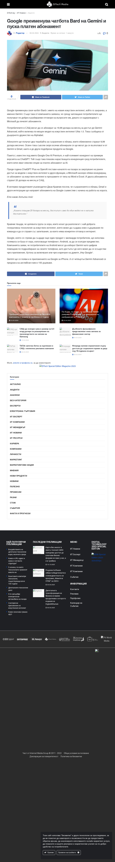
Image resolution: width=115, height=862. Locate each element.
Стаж (13, 502)
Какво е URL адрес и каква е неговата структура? (16, 560)
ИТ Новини (21, 13)
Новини (14, 481)
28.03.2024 (25, 352)
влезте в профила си (22, 362)
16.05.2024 (14, 320)
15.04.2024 (25, 340)
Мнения (14, 470)
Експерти (15, 405)
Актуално (15, 384)
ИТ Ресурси (16, 437)
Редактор (20, 33)
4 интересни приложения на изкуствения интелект (17, 605)
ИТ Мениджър (17, 427)
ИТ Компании (17, 421)
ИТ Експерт (16, 416)
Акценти (31, 13)
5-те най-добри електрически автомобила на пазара (17, 596)
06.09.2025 (51, 608)
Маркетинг (16, 459)
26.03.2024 (77, 354)
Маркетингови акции (22, 464)
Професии (15, 491)
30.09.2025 (51, 585)
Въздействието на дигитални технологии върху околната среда (17, 552)
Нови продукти (18, 475)
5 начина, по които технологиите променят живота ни (17, 569)
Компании (15, 448)
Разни (13, 497)
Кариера (14, 443)
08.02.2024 (34, 33)
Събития (15, 508)
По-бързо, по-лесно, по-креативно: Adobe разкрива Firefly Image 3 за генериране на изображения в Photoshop (80, 314)
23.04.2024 (67, 320)
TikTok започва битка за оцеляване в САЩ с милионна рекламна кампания (37, 347)
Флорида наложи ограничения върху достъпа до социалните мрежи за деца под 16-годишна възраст (89, 348)
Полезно (15, 486)
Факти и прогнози (20, 513)
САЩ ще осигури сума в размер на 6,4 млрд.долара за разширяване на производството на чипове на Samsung (37, 332)
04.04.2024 (77, 338)
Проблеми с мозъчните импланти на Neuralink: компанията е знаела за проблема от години (30, 315)
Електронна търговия (22, 411)
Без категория (18, 400)
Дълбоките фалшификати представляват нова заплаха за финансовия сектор (86, 331)
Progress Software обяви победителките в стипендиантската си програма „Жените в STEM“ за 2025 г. (56, 575)
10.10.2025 (51, 564)
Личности (15, 454)
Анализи (15, 395)
